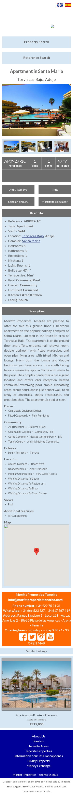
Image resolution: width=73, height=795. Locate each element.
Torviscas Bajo (33, 236)
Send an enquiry (18, 201)
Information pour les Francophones (38, 756)
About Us (38, 736)
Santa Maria (31, 241)
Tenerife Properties (38, 751)
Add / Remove (18, 189)
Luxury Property (38, 761)
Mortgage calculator (55, 201)
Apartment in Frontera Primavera (36, 715)
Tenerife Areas (38, 746)
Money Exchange (38, 766)
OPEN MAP (36, 643)
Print (55, 189)
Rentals (38, 741)
